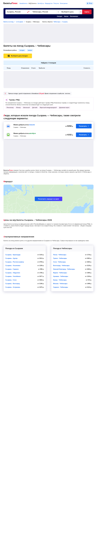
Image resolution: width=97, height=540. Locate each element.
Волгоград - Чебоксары (61, 265)
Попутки (56, 3)
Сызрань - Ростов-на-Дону (14, 262)
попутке (32, 125)
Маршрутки (48, 3)
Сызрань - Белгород (12, 283)
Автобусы (41, 3)
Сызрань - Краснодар (12, 254)
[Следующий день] (80, 11)
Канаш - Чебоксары (60, 280)
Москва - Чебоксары (60, 283)
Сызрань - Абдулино (12, 273)
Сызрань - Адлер (11, 258)
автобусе (32, 133)
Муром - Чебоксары (60, 273)
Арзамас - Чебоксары (60, 276)
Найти (86, 12)
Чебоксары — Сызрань (61, 22)
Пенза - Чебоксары (59, 254)
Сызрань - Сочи (10, 280)
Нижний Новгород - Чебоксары (64, 269)
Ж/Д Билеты (33, 3)
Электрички (63, 3)
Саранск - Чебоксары (60, 287)
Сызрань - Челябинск (13, 276)
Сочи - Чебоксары (59, 262)
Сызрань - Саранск (12, 269)
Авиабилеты (23, 3)
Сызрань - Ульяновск (12, 265)
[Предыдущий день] (58, 11)
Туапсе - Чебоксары (60, 258)
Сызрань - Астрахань (12, 287)
